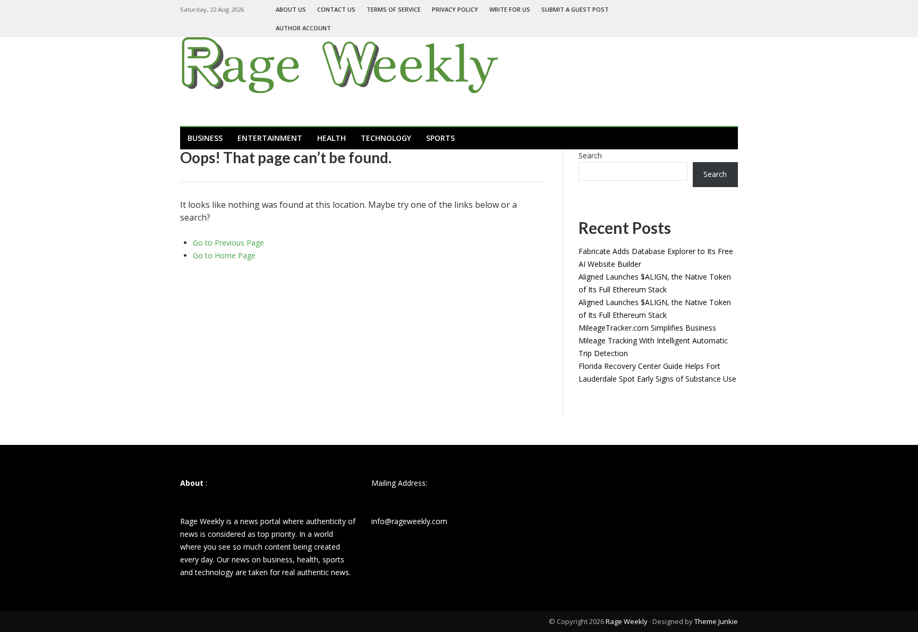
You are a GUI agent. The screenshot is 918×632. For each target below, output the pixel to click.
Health (331, 138)
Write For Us (509, 9)
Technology (386, 138)
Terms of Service (394, 9)
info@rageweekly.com (409, 521)
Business (205, 138)
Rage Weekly (627, 621)
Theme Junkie (716, 621)
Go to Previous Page (228, 243)
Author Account (303, 28)
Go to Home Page (224, 255)
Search (590, 155)
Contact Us (336, 9)
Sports (440, 138)
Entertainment (269, 138)
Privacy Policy (455, 9)
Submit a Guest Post (575, 9)
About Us (291, 9)
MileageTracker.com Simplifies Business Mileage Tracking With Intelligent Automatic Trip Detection (653, 340)
